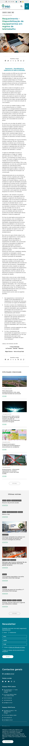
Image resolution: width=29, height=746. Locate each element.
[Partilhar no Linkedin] (15, 61)
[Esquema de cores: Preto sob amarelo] (22, 1)
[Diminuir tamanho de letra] (9, 1)
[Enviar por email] (20, 61)
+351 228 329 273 (8, 717)
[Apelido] (14, 640)
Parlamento (13, 560)
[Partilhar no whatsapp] (11, 61)
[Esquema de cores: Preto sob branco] (18, 1)
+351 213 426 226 (8, 698)
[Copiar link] (23, 61)
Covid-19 (4, 12)
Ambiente (20, 512)
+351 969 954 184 (8, 700)
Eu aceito (7, 741)
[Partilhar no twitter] (8, 61)
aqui (3, 738)
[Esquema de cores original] (16, 1)
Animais (4, 560)
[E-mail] (14, 644)
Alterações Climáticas (12, 512)
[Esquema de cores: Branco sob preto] (20, 1)
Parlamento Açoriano (16, 500)
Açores (4, 500)
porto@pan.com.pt (8, 719)
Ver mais (4, 396)
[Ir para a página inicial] (5, 6)
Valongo (4, 574)
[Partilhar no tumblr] (13, 61)
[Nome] (14, 636)
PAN (13, 12)
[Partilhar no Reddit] (18, 61)
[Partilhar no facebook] (6, 61)
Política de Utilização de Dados (17, 647)
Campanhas (5, 534)
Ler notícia (5, 505)
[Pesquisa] (21, 6)
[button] (27, 6)
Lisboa (9, 12)
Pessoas (19, 600)
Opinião (8, 500)
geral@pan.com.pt (9, 673)
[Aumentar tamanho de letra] (13, 1)
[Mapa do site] (6, 1)
